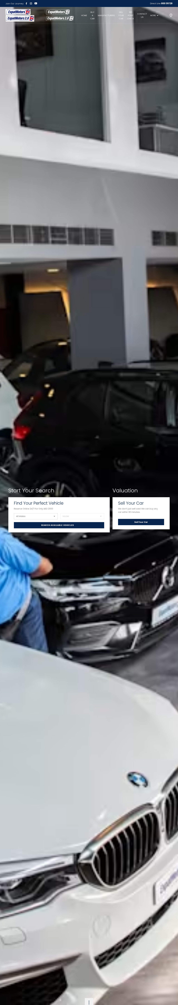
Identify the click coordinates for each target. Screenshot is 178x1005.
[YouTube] (35, 3)
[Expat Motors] (20, 15)
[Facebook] (26, 3)
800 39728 (166, 3)
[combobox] (36, 516)
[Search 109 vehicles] (59, 525)
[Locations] (171, 15)
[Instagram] (31, 3)
